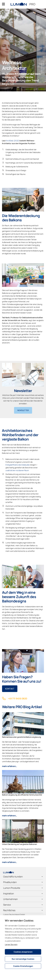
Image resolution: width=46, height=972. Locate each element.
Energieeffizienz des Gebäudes (17, 465)
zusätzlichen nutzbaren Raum (17, 470)
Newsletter (23, 410)
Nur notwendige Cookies (23, 959)
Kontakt (9, 688)
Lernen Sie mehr (11, 944)
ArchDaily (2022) (12, 140)
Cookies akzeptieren (23, 951)
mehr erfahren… (9, 766)
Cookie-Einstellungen (23, 966)
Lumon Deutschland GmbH (14, 914)
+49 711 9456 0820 (17, 698)
